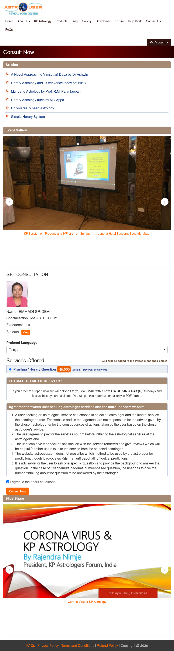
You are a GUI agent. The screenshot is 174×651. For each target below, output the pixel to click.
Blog (75, 21)
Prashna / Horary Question (60, 369)
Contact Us (153, 21)
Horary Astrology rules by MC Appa (37, 99)
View (26, 332)
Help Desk (135, 21)
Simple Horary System (28, 116)
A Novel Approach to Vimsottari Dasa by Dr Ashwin (49, 74)
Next (164, 205)
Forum (119, 21)
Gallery (86, 21)
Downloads (103, 21)
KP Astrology (42, 21)
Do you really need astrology (32, 108)
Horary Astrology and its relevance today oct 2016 (48, 82)
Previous (10, 205)
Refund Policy (107, 645)
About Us (24, 21)
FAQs (9, 29)
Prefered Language (21, 342)
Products (61, 21)
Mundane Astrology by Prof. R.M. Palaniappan (46, 91)
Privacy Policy (48, 645)
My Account (157, 42)
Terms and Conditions (77, 645)
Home (9, 21)
